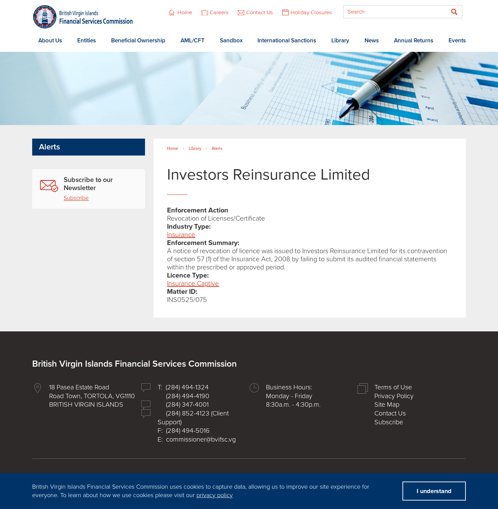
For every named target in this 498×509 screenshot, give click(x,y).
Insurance (181, 235)
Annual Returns (413, 40)
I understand (434, 491)
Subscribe (76, 198)
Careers (219, 12)
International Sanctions (286, 40)
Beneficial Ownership (138, 40)
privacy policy (214, 495)
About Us (50, 40)
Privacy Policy (394, 396)
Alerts (217, 148)
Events (457, 40)
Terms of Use (393, 387)
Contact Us (259, 12)
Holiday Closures (311, 12)
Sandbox (231, 40)
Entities (86, 40)
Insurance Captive (193, 284)
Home (185, 12)
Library (340, 40)
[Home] (83, 16)
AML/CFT (193, 40)
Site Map (386, 405)
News (372, 40)
